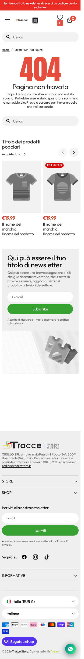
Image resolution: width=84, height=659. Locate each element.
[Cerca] (6, 37)
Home (6, 49)
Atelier (54, 651)
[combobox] (45, 37)
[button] (7, 20)
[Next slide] (74, 152)
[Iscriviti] (41, 5)
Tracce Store (20, 651)
